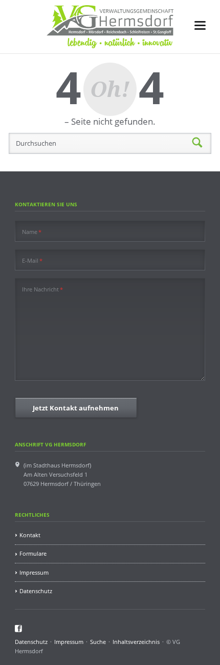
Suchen (197, 143)
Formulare (33, 553)
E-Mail (32, 260)
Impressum (34, 572)
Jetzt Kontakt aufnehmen (76, 408)
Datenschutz (35, 591)
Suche (98, 642)
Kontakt (29, 535)
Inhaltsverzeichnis (136, 642)
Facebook (19, 628)
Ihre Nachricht (42, 289)
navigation (200, 25)
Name (31, 231)
